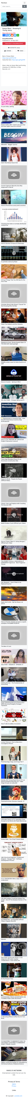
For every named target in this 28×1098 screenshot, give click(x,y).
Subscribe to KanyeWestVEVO (14, 43)
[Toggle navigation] (24, 2)
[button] (24, 6)
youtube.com (18, 1096)
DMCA (14, 1084)
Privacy (14, 1086)
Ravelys (4, 3)
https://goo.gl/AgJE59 (18, 60)
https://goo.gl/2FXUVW (9, 58)
